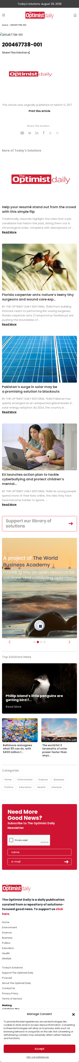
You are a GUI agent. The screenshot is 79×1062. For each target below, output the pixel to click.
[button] (73, 1014)
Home (5, 25)
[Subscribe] (34, 642)
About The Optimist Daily (16, 983)
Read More (9, 232)
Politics (8, 787)
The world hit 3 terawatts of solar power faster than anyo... (54, 750)
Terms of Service (12, 998)
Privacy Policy (10, 993)
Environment (25, 779)
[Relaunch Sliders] (44, 642)
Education (25, 787)
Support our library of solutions (28, 523)
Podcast (7, 978)
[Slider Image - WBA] (38, 642)
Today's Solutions (12, 967)
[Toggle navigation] (3, 15)
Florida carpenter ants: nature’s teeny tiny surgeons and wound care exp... (38, 297)
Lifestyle (56, 787)
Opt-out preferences (37, 1057)
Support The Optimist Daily (17, 972)
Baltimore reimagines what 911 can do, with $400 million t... (17, 748)
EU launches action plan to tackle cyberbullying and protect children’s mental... (33, 479)
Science (43, 779)
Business (59, 779)
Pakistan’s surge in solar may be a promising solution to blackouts (31, 389)
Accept (39, 1049)
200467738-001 (18, 25)
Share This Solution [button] (15, 52)
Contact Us (8, 988)
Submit (66, 861)
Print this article (39, 111)
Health (41, 787)
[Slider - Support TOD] (41, 642)
